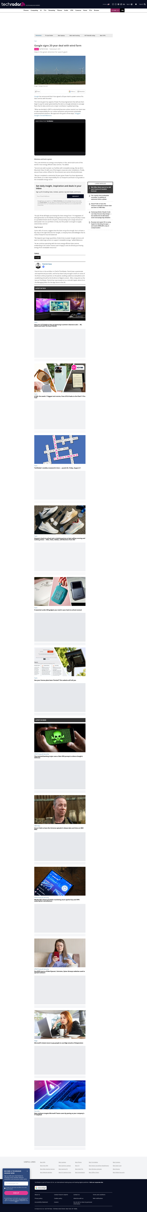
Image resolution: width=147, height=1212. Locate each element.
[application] (59, 137)
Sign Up (16, 1193)
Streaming (51, 10)
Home (85, 10)
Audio (66, 10)
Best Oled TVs (79, 1169)
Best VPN (102, 35)
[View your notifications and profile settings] (136, 4)
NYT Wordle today (90, 35)
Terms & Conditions (14, 1200)
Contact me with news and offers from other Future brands (16, 1188)
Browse (96, 10)
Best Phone (78, 1162)
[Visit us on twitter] (116, 4)
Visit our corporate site (96, 1182)
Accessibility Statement (41, 1202)
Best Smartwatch (80, 1172)
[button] (142, 4)
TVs (45, 10)
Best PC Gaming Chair (65, 1172)
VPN (71, 10)
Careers (56, 1202)
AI (41, 10)
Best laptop (61, 35)
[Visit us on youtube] (118, 4)
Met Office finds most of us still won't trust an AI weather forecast (101, 189)
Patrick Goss (44, 49)
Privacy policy (38, 1198)
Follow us (73, 91)
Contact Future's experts (61, 1194)
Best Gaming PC (63, 1169)
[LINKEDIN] (43, 267)
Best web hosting (75, 35)
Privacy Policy (22, 1199)
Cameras (78, 10)
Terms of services (58, 201)
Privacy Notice (43, 202)
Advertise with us (78, 1198)
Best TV (77, 1165)
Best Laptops (62, 1162)
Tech (35, 41)
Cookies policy (58, 1198)
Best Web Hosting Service (47, 1169)
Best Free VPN (44, 1165)
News (36, 49)
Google (36, 96)
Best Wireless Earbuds (95, 1169)
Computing (34, 10)
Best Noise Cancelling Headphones (99, 1165)
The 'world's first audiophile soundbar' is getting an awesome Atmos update (100, 197)
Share (38, 91)
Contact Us (77, 1194)
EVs (90, 10)
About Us (37, 1194)
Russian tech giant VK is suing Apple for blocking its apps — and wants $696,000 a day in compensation (101, 224)
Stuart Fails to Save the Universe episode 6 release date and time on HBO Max (101, 205)
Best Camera (116, 1162)
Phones (26, 10)
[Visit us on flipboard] (121, 4)
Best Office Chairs (94, 1172)
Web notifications (98, 1198)
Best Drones (116, 1169)
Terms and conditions (99, 1194)
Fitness (59, 10)
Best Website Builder (46, 1172)
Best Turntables (93, 1162)
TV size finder (49, 35)
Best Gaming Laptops (65, 1165)
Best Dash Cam (117, 1165)
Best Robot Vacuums (119, 1172)
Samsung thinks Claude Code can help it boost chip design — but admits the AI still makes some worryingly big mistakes (101, 214)
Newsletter (82, 91)
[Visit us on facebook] (113, 4)
